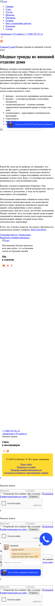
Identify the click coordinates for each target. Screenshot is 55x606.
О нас (8, 9)
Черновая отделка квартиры (15, 275)
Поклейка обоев (9, 376)
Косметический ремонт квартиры (17, 279)
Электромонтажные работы (15, 420)
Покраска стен (9, 380)
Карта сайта (26, 464)
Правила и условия (26, 467)
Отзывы (9, 20)
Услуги (9, 12)
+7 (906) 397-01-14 (34, 34)
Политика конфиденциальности (26, 470)
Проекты (10, 15)
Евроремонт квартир (11, 295)
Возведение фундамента (13, 404)
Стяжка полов (8, 372)
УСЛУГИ (6, 360)
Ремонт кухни (8, 342)
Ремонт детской (9, 350)
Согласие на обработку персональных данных (26, 472)
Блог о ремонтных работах (18, 23)
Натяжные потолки (11, 392)
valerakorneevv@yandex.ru (12, 34)
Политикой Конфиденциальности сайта (26, 495)
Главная (9, 6)
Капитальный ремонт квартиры (16, 283)
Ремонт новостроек (11, 299)
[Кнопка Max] (1, 42)
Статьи (9, 29)
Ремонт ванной (9, 337)
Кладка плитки (9, 396)
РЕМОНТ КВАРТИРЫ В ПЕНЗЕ (18, 271)
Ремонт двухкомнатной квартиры (17, 320)
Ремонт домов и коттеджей (14, 303)
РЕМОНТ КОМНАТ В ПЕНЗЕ (17, 334)
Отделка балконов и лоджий (15, 400)
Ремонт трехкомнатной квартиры (17, 324)
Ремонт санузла (9, 346)
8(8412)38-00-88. (38, 229)
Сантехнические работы (13, 416)
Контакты (10, 26)
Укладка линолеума (11, 388)
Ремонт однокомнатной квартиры (17, 316)
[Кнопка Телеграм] (1, 38)
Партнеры (10, 17)
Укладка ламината (10, 384)
